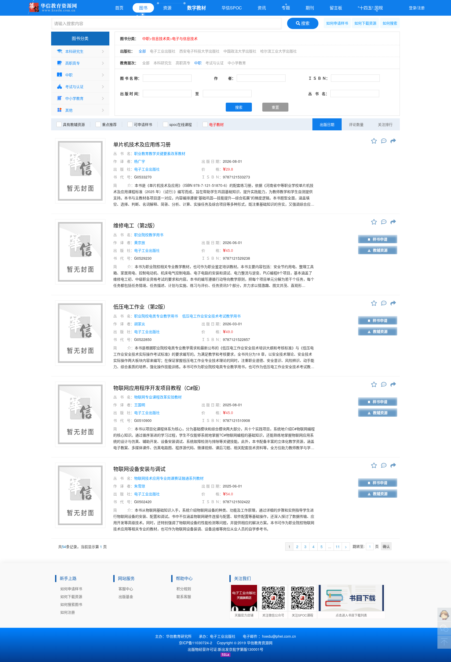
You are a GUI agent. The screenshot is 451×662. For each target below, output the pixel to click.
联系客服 (183, 596)
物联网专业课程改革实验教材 (158, 396)
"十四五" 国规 (370, 8)
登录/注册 (417, 7)
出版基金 (125, 596)
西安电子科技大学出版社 (199, 51)
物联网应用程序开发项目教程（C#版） (158, 388)
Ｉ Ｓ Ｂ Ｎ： (319, 78)
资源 (167, 8)
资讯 (262, 8)
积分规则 (183, 588)
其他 (69, 110)
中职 (69, 74)
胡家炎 (139, 323)
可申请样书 (143, 124)
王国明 (139, 404)
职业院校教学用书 (148, 234)
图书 (143, 8)
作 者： (224, 78)
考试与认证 (74, 86)
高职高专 (72, 63)
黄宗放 (139, 242)
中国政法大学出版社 (239, 51)
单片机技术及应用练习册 (142, 144)
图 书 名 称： (130, 78)
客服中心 (125, 588)
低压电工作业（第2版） (140, 306)
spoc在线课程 (180, 124)
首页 (119, 8)
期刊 (310, 8)
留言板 (336, 8)
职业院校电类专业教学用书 (156, 315)
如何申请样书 (337, 23)
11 (338, 546)
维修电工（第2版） (135, 225)
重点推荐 (109, 124)
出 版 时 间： (130, 93)
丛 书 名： (318, 93)
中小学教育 (74, 98)
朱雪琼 (139, 486)
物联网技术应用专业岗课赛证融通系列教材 (169, 478)
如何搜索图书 (71, 604)
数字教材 (196, 7)
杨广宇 (139, 161)
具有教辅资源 (74, 124)
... (329, 546)
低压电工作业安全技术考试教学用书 (211, 315)
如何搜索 (390, 23)
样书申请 (380, 239)
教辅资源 (380, 250)
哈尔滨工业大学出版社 (278, 51)
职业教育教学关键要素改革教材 (159, 153)
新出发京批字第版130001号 (240, 649)
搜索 (305, 23)
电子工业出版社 (162, 51)
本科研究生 (74, 51)
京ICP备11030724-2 (195, 642)
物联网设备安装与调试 (139, 469)
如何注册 (67, 612)
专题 (286, 8)
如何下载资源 (365, 23)
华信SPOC (232, 8)
